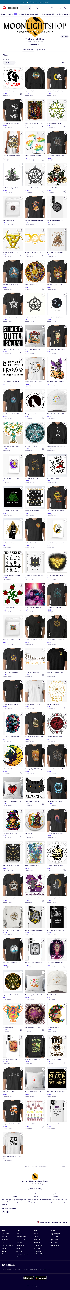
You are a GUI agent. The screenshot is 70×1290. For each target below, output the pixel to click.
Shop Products (28, 50)
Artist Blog (19, 1251)
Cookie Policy (46, 1269)
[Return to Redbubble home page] (10, 7)
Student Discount (7, 1245)
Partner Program (21, 1239)
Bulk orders (5, 1254)
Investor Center (21, 1236)
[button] (35, 2)
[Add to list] (21, 68)
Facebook (57, 1237)
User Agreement (6, 1269)
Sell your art (20, 1245)
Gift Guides (5, 1234)
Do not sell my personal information (31, 1269)
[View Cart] (65, 8)
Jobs (18, 1248)
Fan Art (4, 1236)
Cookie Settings (39, 1254)
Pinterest (57, 1245)
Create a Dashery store (22, 1255)
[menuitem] (3, 14)
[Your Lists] (61, 8)
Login (4, 1248)
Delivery (36, 1234)
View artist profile (35, 44)
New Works (5, 1239)
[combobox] (25, 7)
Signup (4, 1251)
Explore (3, 14)
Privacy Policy (16, 1269)
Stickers (21, 14)
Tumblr (56, 1242)
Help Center (37, 1239)
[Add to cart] (21, 94)
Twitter (56, 1239)
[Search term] (28, 8)
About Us (19, 1234)
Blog (3, 1242)
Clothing (12, 14)
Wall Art (37, 14)
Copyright (37, 1248)
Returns (36, 1236)
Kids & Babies (56, 14)
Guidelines (37, 1242)
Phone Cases (29, 14)
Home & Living (46, 14)
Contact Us (37, 1251)
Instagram (57, 1234)
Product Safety (38, 1245)
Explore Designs (41, 50)
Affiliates (19, 1242)
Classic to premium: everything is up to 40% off (35, 2)
